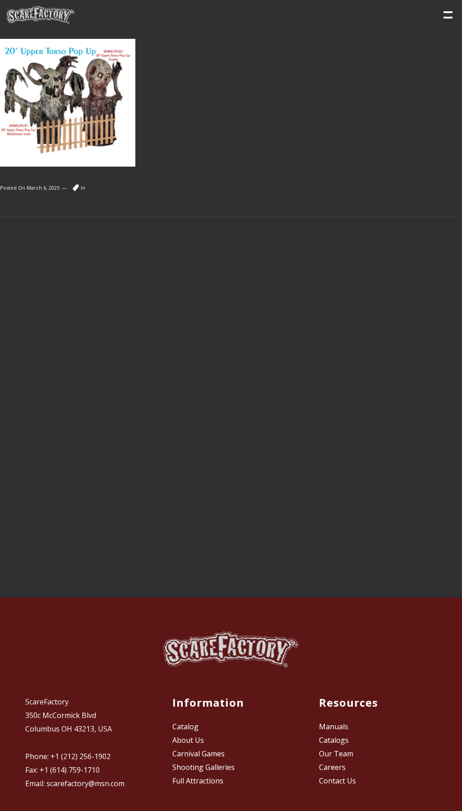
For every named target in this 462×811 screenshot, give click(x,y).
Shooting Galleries (203, 767)
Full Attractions (197, 781)
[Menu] (447, 14)
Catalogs (334, 740)
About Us (188, 740)
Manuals (333, 727)
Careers (332, 767)
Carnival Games (198, 754)
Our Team (336, 754)
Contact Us (337, 781)
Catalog (185, 727)
